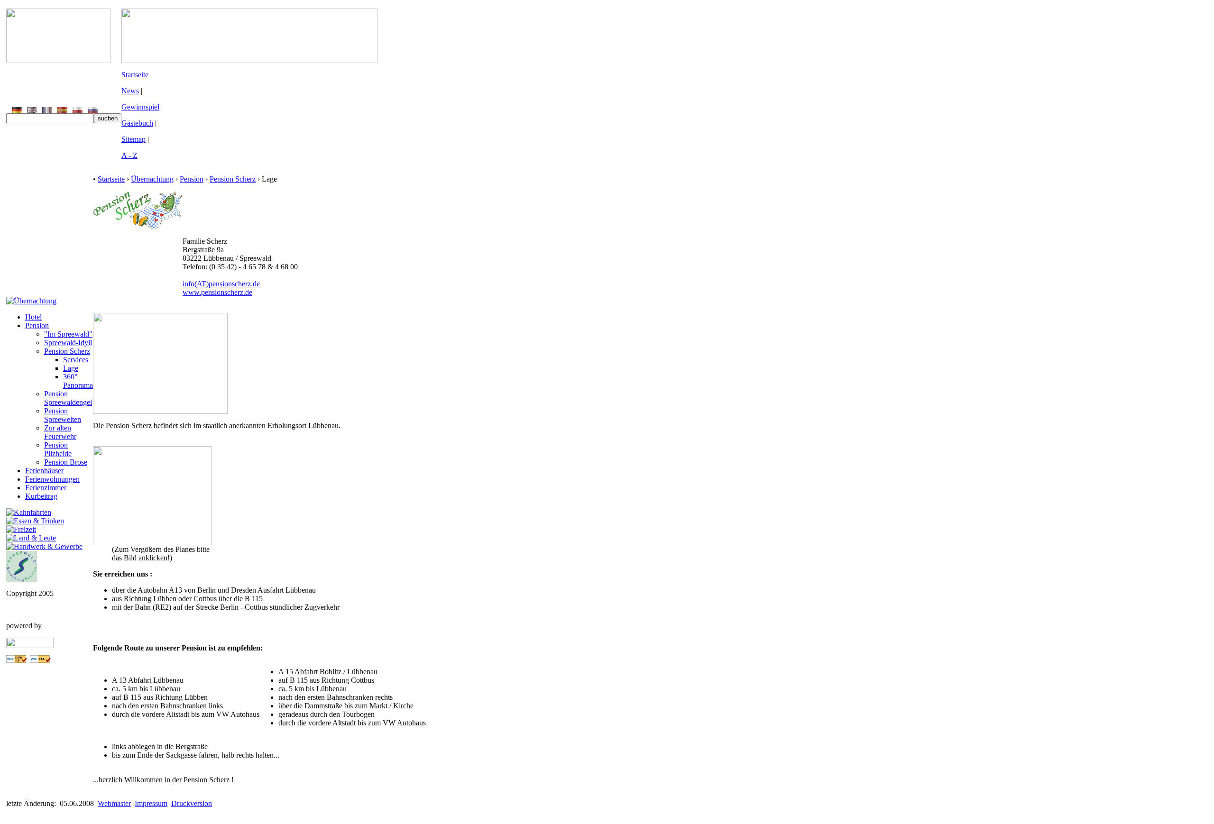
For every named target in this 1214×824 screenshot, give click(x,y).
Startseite (134, 75)
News (130, 91)
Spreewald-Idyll (68, 343)
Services (75, 360)
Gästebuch (137, 123)
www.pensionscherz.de (217, 292)
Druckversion (191, 803)
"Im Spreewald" (68, 334)
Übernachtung (152, 179)
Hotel (33, 317)
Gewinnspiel (140, 107)
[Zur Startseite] (58, 60)
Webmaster (114, 803)
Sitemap (133, 139)
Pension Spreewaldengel (68, 398)
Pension (37, 325)
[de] (16, 111)
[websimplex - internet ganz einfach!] (30, 645)
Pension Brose (65, 462)
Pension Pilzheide (58, 449)
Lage (70, 368)
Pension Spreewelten (62, 415)
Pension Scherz (67, 351)
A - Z (129, 155)
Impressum (151, 803)
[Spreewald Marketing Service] (21, 579)
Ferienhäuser (44, 471)
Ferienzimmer (45, 488)
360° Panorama (78, 381)
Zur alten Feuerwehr (60, 432)
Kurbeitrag (41, 496)
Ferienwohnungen (52, 479)
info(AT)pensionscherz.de (221, 284)
